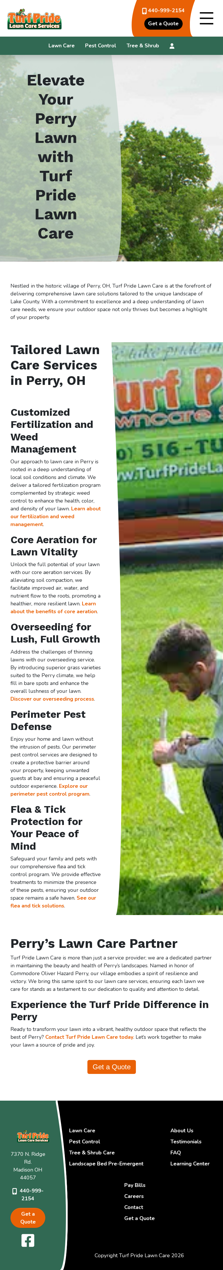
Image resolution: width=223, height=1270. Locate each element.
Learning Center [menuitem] (190, 1163)
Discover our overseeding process (52, 698)
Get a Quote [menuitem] (139, 1218)
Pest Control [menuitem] (100, 45)
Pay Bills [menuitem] (134, 1185)
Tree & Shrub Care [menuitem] (92, 1152)
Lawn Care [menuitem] (61, 45)
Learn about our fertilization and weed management (55, 516)
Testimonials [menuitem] (186, 1141)
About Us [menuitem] (181, 1130)
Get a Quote (112, 1067)
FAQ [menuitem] (175, 1152)
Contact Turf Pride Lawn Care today (89, 1037)
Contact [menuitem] (133, 1207)
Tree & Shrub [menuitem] (143, 45)
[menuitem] (172, 45)
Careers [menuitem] (134, 1196)
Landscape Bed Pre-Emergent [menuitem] (106, 1163)
